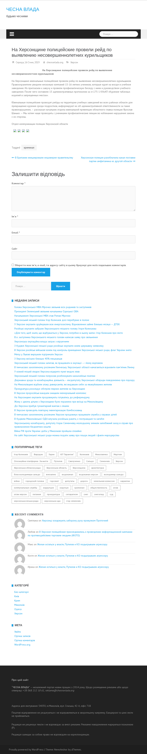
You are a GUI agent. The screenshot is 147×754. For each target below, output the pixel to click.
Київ (16, 596)
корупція (64, 487)
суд (111, 494)
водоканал (67, 474)
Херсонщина (79, 467)
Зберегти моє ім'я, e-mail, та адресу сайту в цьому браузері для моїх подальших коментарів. (70, 265)
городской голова (34, 481)
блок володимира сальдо (27, 474)
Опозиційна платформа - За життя (31, 461)
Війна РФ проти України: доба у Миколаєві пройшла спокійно (48, 431)
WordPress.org (22, 644)
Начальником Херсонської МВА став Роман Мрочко (42, 315)
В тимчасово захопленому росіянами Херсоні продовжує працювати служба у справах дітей (65, 414)
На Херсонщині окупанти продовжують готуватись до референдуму (52, 397)
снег (86, 494)
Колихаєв (84, 454)
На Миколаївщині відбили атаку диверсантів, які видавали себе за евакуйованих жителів (63, 384)
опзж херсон (20, 494)
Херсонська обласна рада (27, 467)
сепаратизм (72, 494)
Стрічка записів (22, 636)
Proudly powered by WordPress (26, 749)
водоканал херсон (88, 474)
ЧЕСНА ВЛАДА (22, 9)
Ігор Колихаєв (21, 454)
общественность (98, 487)
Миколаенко (101, 454)
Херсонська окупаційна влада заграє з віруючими (41, 341)
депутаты (69, 481)
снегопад (99, 494)
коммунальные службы (25, 487)
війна (17, 481)
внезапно (51, 474)
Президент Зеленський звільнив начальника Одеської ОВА (46, 311)
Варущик (38, 454)
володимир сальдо (114, 474)
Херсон (74, 62)
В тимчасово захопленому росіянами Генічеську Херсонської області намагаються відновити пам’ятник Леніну (74, 367)
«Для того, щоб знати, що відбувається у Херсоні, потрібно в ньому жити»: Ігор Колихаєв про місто (68, 332)
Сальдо (90, 461)
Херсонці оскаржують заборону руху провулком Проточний (75, 520)
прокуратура (53, 494)
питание (37, 494)
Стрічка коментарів (24, 640)
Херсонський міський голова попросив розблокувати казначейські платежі (54, 375)
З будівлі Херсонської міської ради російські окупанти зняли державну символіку (59, 345)
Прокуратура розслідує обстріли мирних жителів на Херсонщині (49, 388)
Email (16, 232)
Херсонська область (56, 467)
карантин (125, 481)
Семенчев (105, 461)
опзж (115, 487)
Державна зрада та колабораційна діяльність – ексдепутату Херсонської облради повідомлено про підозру (74, 380)
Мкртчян (118, 454)
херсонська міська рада (26, 501)
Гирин (51, 454)
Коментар (18, 183)
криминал (29, 147)
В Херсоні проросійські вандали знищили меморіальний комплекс (50, 393)
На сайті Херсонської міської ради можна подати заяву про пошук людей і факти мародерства (66, 435)
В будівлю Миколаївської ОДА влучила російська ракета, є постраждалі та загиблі (59, 418)
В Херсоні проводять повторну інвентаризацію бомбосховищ (48, 410)
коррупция (48, 487)
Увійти (17, 631)
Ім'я (15, 216)
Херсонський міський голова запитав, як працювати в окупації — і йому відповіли (58, 363)
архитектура (97, 467)
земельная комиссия (104, 481)
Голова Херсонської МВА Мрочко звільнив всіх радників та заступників (52, 307)
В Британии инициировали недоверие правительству (44, 157)
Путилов (58, 461)
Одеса (18, 609)
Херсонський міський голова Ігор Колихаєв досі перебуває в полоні (51, 320)
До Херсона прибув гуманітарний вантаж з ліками (41, 406)
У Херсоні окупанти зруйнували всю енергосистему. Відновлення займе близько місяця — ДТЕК (67, 324)
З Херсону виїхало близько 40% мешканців (38, 358)
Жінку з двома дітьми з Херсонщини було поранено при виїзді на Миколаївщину (58, 401)
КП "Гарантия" (67, 454)
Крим (17, 600)
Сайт (14, 248)
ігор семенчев (73, 501)
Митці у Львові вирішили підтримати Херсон (38, 354)
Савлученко (74, 461)
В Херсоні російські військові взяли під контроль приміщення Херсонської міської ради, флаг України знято (73, 350)
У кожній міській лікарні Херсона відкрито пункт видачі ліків (47, 371)
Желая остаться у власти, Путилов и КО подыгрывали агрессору (72, 544)
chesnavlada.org (55, 62)
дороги (84, 481)
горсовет (54, 481)
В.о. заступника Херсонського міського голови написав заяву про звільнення (56, 337)
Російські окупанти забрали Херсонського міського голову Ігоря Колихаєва (55, 328)
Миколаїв (19, 604)
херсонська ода (52, 501)
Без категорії (21, 592)
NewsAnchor (60, 749)
